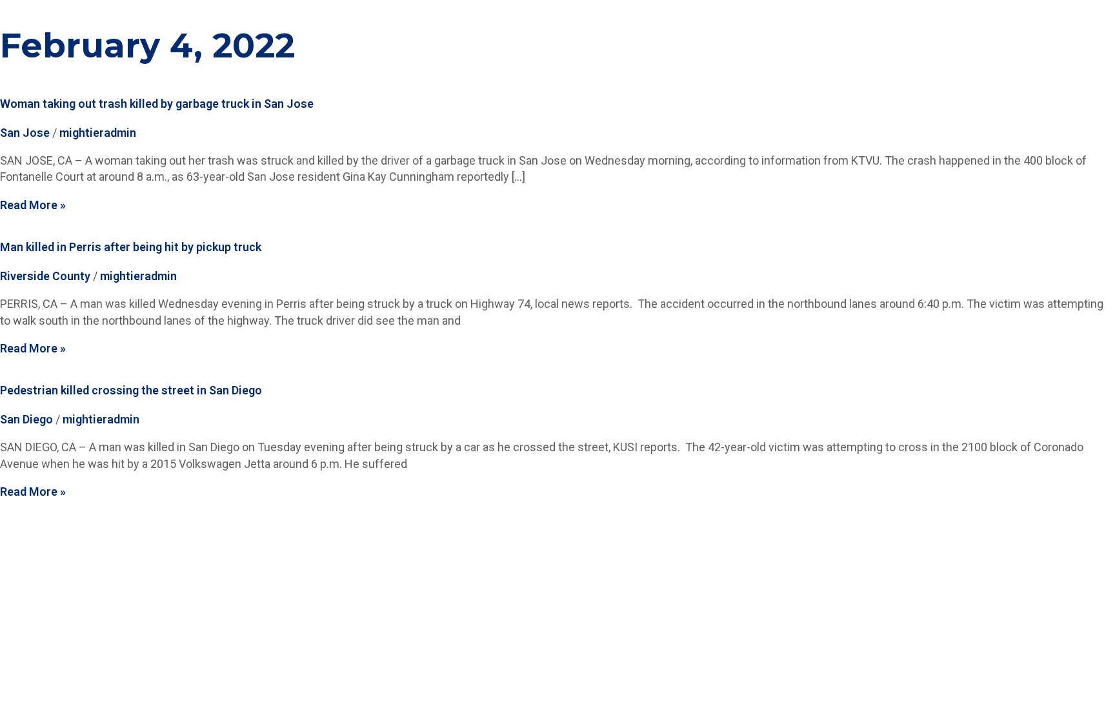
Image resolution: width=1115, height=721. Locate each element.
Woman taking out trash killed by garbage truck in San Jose (157, 103)
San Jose (25, 132)
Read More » (33, 205)
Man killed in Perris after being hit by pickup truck (130, 247)
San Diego (26, 419)
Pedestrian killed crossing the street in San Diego (131, 390)
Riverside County (45, 276)
